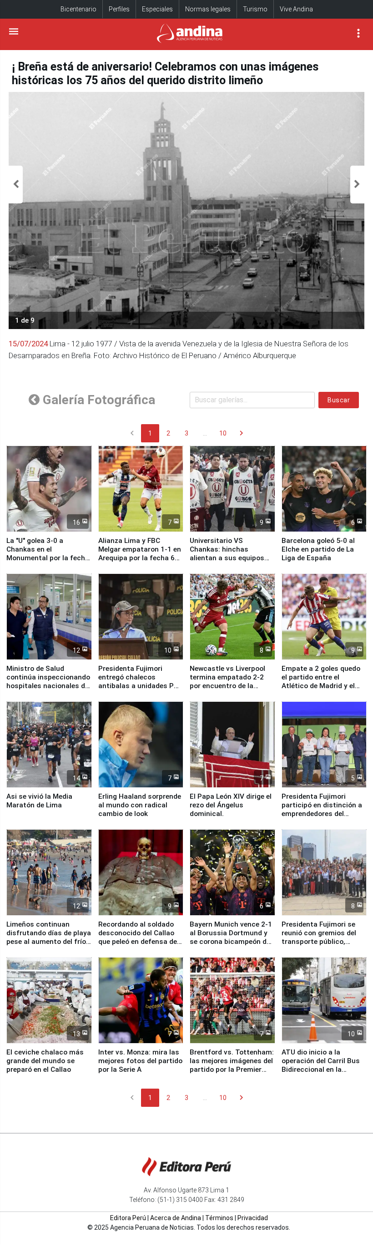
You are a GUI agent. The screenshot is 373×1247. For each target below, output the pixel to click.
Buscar (339, 400)
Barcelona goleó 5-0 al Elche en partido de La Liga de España (318, 549)
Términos (219, 1218)
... (205, 433)
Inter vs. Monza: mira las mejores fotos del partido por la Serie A (140, 1061)
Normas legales (208, 9)
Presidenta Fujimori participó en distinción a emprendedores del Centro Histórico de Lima (323, 809)
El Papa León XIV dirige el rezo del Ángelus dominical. (231, 805)
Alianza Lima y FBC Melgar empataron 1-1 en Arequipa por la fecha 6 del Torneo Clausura (139, 554)
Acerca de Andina (175, 1218)
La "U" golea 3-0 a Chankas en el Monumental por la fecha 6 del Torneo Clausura (47, 554)
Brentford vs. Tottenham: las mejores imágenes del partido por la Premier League (232, 1065)
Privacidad (252, 1218)
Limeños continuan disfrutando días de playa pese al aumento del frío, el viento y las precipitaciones (48, 941)
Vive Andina (296, 9)
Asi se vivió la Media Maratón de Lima (39, 800)
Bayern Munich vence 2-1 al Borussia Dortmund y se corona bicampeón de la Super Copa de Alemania (231, 941)
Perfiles (119, 9)
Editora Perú (128, 1218)
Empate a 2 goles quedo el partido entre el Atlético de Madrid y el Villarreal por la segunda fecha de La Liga (321, 685)
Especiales (157, 9)
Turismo (255, 9)
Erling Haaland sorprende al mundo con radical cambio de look (139, 805)
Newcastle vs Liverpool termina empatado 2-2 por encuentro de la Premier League (227, 681)
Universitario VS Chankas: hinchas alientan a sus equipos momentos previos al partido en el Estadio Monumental (227, 562)
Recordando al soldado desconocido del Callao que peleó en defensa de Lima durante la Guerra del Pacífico (137, 941)
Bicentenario (78, 9)
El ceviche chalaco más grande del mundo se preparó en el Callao (45, 1061)
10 (223, 433)
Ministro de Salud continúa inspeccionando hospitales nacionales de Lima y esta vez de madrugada (48, 685)
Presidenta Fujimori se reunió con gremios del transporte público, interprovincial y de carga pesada (323, 941)
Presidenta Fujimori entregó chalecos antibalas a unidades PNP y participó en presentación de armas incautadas (140, 690)
